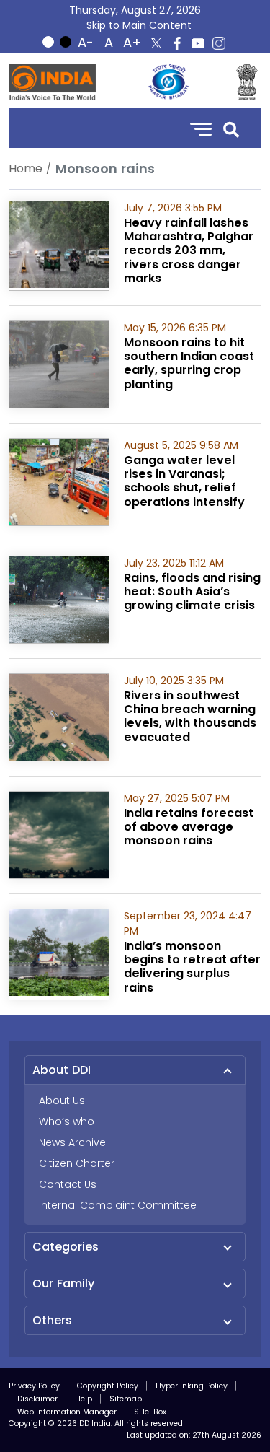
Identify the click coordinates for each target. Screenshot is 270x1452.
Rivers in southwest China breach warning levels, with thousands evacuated (190, 716)
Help (83, 1399)
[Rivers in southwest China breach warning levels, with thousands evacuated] (59, 716)
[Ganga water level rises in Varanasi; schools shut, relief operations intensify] (59, 481)
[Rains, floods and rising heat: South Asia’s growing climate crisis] (59, 598)
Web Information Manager (67, 1412)
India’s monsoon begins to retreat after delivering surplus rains (192, 966)
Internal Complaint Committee (118, 1205)
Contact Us (67, 1184)
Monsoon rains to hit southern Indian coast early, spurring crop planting (189, 363)
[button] (231, 128)
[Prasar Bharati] (168, 82)
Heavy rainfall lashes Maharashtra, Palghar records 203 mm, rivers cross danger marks (188, 250)
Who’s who (66, 1121)
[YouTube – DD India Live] (198, 43)
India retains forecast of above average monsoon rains (188, 827)
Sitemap (125, 1399)
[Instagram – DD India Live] (219, 43)
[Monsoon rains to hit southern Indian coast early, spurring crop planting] (59, 363)
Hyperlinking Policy (192, 1386)
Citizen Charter (76, 1163)
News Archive (72, 1142)
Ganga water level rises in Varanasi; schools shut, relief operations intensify (184, 481)
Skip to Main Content (139, 25)
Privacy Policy (34, 1386)
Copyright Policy (107, 1386)
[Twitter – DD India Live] (156, 43)
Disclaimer (37, 1399)
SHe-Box (150, 1412)
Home (25, 168)
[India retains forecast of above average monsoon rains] (59, 834)
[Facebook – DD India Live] (177, 43)
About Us (62, 1100)
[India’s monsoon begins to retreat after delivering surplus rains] (59, 951)
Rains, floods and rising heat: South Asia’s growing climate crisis (192, 591)
